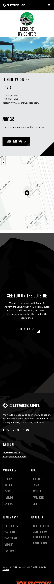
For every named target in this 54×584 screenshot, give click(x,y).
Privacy (6, 570)
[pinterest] (18, 430)
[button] (27, 192)
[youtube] (27, 430)
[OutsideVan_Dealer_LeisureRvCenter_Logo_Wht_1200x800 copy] (21, 403)
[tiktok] (23, 430)
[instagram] (13, 430)
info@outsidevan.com (14, 456)
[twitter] (8, 430)
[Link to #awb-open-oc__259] (48, 5)
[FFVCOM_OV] (27, 582)
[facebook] (4, 430)
